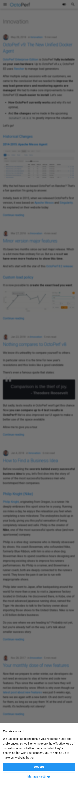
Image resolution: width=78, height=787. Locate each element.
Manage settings (39, 776)
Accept (39, 766)
